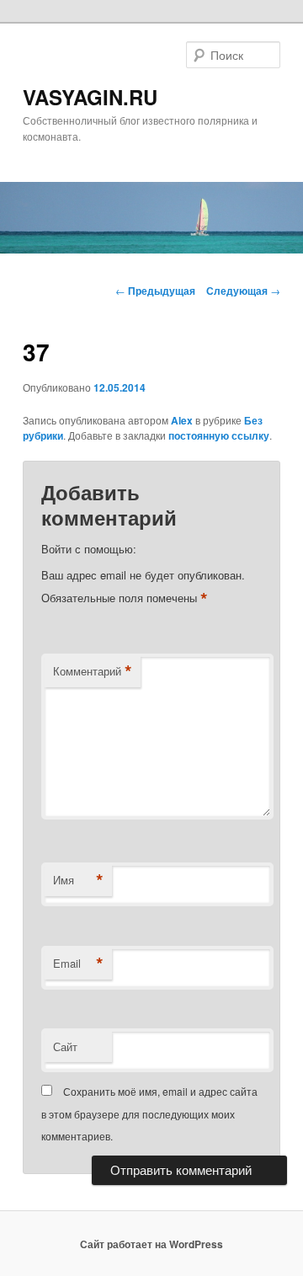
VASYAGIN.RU (90, 97)
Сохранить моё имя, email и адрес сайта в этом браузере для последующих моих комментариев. (149, 1113)
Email (78, 963)
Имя (78, 880)
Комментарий (92, 671)
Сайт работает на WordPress (151, 1244)
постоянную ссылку (218, 435)
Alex (182, 420)
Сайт (65, 1046)
